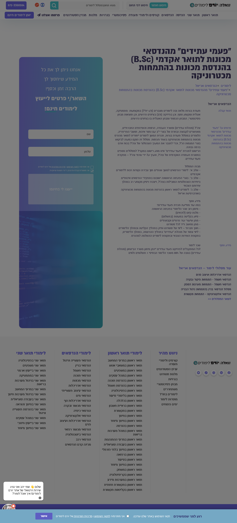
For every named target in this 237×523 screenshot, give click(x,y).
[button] (23, 487)
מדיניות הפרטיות (82, 516)
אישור (44, 516)
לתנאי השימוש (102, 516)
